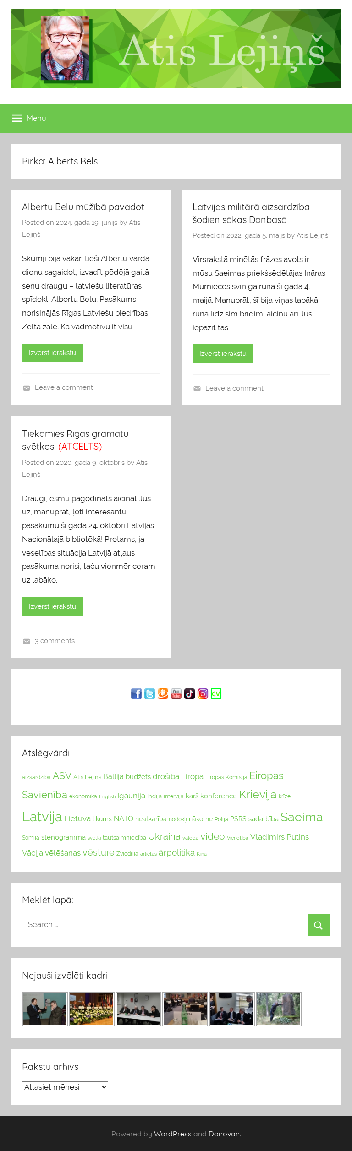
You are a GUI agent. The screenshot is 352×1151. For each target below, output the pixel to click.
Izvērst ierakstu (52, 353)
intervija (174, 796)
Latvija (42, 816)
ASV (62, 775)
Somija (30, 838)
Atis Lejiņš (312, 235)
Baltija (113, 776)
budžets (138, 777)
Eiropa (192, 776)
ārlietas (148, 854)
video (212, 836)
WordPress (173, 1133)
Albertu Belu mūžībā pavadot (83, 207)
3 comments (55, 641)
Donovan (224, 1133)
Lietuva (77, 818)
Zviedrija (127, 854)
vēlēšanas (63, 852)
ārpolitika (177, 852)
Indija (154, 796)
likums (102, 819)
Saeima (301, 817)
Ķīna (202, 854)
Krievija (258, 794)
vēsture (98, 852)
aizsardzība (36, 777)
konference (218, 796)
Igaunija (131, 795)
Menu (36, 118)
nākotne (201, 819)
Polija (221, 819)
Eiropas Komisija (226, 777)
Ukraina (164, 836)
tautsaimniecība (124, 837)
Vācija (32, 852)
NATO (123, 818)
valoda (190, 838)
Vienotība (237, 837)
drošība (166, 776)
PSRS (238, 819)
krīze (285, 796)
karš (192, 796)
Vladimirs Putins (279, 836)
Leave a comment (64, 387)
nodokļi (178, 819)
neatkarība (151, 819)
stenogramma (63, 837)
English (107, 796)
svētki (94, 838)
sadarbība (263, 819)
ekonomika (83, 796)
